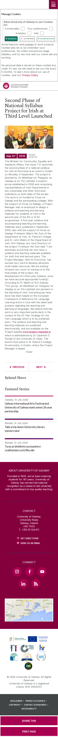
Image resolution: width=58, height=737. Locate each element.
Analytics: (20, 33)
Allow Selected (47, 39)
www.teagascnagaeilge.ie (37, 331)
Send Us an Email (30, 543)
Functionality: (12, 28)
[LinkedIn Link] (23, 583)
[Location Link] (29, 619)
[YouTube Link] (42, 571)
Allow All (12, 39)
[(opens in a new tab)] (29, 642)
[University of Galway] (15, 86)
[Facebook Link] (29, 571)
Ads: (36, 33)
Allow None (29, 39)
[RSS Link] (35, 583)
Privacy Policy (30, 75)
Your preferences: (37, 28)
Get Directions (30, 538)
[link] (28, 639)
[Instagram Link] (16, 571)
